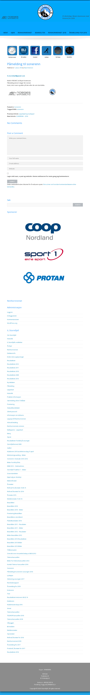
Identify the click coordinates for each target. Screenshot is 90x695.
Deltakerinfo (11, 353)
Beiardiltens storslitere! (15, 517)
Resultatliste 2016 (13, 652)
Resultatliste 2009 (13, 375)
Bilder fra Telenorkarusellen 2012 (18, 561)
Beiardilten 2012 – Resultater (16, 532)
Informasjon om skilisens (15, 415)
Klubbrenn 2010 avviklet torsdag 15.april (20, 451)
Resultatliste (11, 361)
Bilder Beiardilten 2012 (14, 535)
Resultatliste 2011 (13, 368)
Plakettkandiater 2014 (14, 521)
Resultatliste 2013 (13, 379)
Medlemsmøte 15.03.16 (14, 499)
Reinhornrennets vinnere (15, 426)
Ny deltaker (11, 382)
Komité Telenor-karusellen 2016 (17, 564)
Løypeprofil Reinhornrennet (16, 419)
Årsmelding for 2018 (78, 33)
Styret (9, 437)
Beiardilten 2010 (12, 506)
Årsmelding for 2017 (13, 645)
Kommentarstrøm (13, 319)
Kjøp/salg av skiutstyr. (14, 477)
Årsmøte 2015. (12, 495)
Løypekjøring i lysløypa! (26, 114)
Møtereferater (12, 481)
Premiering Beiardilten (14, 513)
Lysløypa (10, 575)
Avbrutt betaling (12, 422)
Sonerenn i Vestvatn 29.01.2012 (17, 459)
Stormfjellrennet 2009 (14, 444)
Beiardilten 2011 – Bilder (15, 528)
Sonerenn (17, 107)
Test (8, 594)
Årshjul (9, 346)
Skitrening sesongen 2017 (15, 579)
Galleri (9, 448)
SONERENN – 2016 (22, 116)
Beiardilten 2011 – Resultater (16, 524)
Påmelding (10, 386)
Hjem (13, 33)
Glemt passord (12, 412)
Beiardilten (40, 33)
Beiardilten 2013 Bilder (14, 546)
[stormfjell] (45, 12)
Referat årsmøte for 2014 (15, 491)
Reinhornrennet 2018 (57, 33)
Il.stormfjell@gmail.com (16, 76)
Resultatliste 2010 (13, 371)
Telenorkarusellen (13, 557)
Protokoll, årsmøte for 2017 (16, 648)
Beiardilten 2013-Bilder (14, 543)
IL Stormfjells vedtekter (14, 342)
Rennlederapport (13, 583)
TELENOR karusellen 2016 (15, 616)
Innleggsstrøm (12, 316)
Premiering (10, 404)
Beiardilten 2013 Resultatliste (16, 539)
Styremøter (11, 634)
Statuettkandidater (13, 408)
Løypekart (10, 390)
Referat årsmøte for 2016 (15, 637)
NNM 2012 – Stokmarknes (15, 466)
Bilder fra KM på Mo (13, 462)
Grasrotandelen (12, 473)
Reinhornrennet (25, 33)
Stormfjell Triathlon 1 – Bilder (16, 470)
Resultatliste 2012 (13, 364)
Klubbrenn (10, 601)
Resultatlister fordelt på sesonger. (18, 441)
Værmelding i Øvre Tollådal (16, 401)
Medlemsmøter (12, 630)
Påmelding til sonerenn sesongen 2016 (20, 572)
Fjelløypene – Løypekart (15, 430)
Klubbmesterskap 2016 (14, 605)
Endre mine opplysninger (15, 357)
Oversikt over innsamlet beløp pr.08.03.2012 (21, 553)
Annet (9, 608)
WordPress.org (12, 323)
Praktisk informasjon (14, 397)
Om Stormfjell (11, 335)
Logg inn (10, 312)
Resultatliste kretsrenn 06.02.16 (17, 597)
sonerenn (20, 109)
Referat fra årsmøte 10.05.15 (16, 488)
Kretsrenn (10, 590)
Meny (5, 33)
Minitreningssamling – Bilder (16, 455)
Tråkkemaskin (12, 550)
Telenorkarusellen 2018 (15, 619)
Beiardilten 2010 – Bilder (15, 510)
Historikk (10, 339)
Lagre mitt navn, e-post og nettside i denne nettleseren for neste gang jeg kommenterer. (38, 176)
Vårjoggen (10, 623)
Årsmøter (10, 484)
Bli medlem (10, 627)
